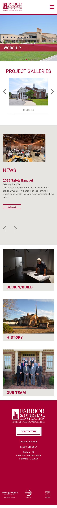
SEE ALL (12, 206)
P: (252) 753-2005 (28, 441)
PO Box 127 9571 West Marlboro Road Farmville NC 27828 (28, 455)
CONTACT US (28, 431)
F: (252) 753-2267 (28, 446)
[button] (22, 59)
